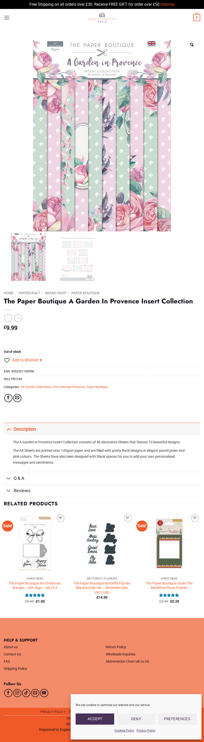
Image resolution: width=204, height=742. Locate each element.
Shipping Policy (15, 669)
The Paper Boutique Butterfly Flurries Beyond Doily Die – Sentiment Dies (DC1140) (102, 588)
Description (25, 429)
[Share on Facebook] (8, 398)
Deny (136, 719)
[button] (7, 17)
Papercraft (29, 293)
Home (9, 293)
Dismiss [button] (167, 4)
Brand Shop (55, 293)
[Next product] (8, 318)
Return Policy (116, 647)
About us (11, 647)
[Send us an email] (35, 693)
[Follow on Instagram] (17, 693)
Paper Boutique (85, 293)
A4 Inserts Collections (35, 387)
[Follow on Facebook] (8, 693)
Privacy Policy (146, 730)
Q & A (19, 478)
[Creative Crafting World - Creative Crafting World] (102, 17)
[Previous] (4, 565)
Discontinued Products (69, 387)
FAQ (7, 661)
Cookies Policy (124, 730)
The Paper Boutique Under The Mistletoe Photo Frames (169, 585)
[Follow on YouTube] (44, 693)
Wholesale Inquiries (120, 654)
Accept (95, 719)
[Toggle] (8, 429)
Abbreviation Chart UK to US (127, 661)
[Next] (200, 565)
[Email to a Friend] (17, 398)
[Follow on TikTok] (26, 693)
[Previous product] (18, 318)
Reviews (22, 490)
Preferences (177, 719)
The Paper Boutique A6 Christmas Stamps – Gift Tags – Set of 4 (35, 585)
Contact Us (12, 654)
